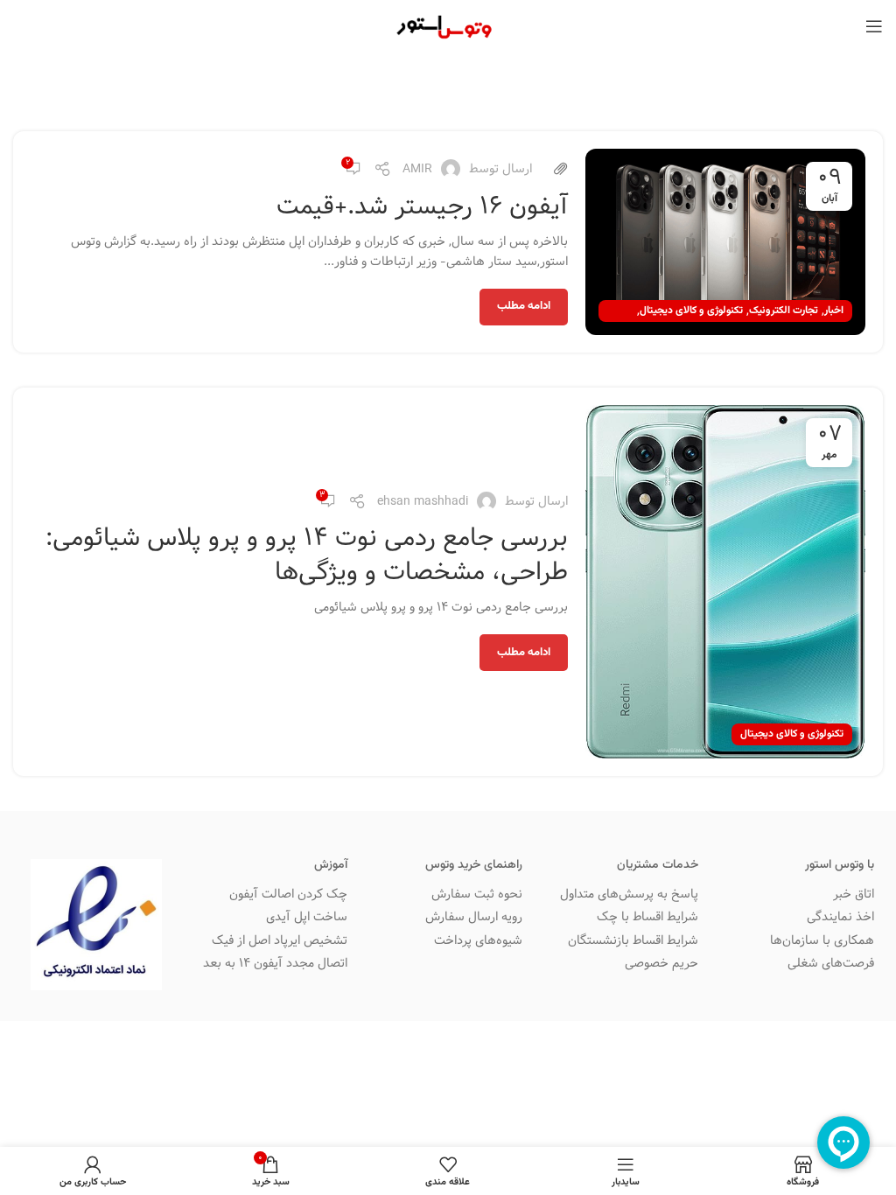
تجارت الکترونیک (783, 310)
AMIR (417, 168)
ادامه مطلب (523, 306)
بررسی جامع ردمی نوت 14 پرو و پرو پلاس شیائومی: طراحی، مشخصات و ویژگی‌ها (307, 554)
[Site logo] (448, 26)
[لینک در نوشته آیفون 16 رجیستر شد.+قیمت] (725, 242)
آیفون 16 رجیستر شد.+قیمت (422, 206)
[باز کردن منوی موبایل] (874, 26)
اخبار (834, 310)
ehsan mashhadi (422, 501)
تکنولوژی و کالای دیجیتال (691, 310)
